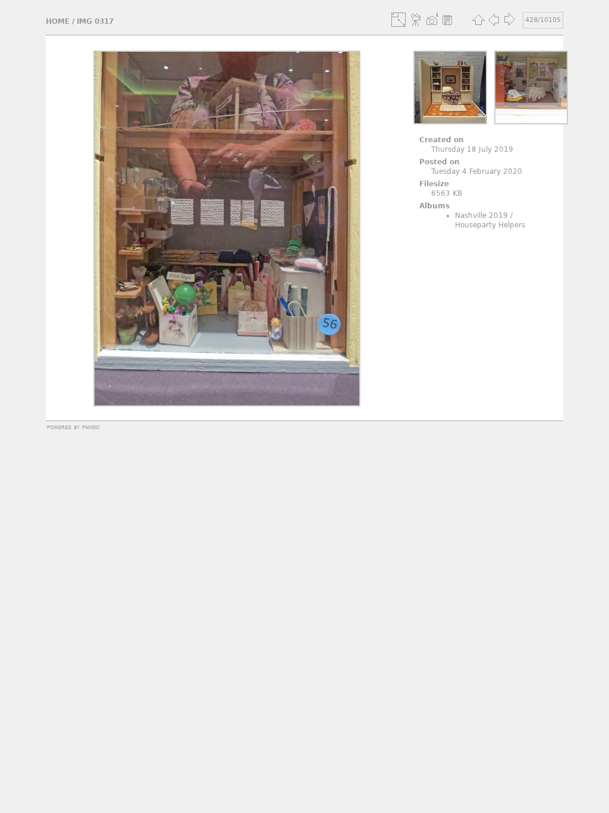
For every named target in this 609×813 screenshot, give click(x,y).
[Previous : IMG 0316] (493, 19)
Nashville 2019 (481, 215)
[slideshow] (416, 19)
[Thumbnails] (478, 19)
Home (58, 21)
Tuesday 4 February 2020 (476, 171)
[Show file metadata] (432, 19)
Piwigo (90, 427)
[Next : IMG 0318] (509, 19)
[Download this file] (447, 19)
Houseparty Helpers (490, 225)
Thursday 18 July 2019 (472, 149)
